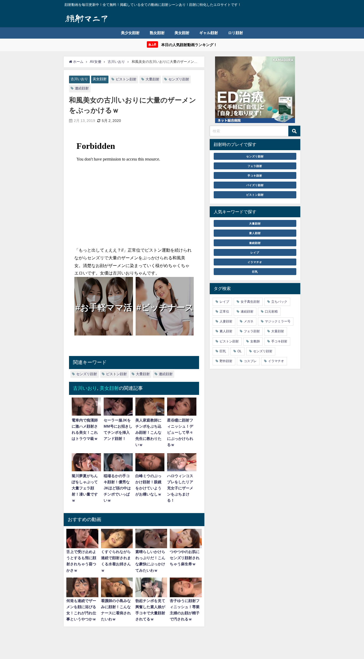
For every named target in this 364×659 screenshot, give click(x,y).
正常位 (224, 311)
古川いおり (79, 79)
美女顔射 (182, 33)
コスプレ (250, 361)
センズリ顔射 (178, 79)
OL (239, 351)
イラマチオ (255, 262)
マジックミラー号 (277, 321)
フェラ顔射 (255, 166)
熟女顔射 (157, 33)
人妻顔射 (226, 321)
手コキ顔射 (255, 175)
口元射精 (271, 311)
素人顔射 (255, 233)
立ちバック (279, 301)
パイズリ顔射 (255, 185)
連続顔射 (82, 88)
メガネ (248, 321)
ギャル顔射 (208, 33)
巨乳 (255, 271)
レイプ (254, 252)
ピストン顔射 (126, 79)
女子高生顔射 (250, 301)
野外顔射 (226, 361)
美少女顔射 (130, 33)
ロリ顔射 (235, 33)
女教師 (255, 341)
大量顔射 (152, 79)
